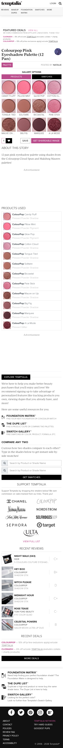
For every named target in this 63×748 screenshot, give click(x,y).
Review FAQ (9, 732)
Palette (7, 65)
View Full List (31, 541)
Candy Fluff (25, 216)
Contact (7, 724)
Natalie (57, 65)
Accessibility (10, 743)
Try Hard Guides (43, 724)
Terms (6, 739)
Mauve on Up (25, 295)
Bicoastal (25, 275)
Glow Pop (25, 236)
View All (33, 30)
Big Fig (25, 305)
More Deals (31, 658)
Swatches (39, 10)
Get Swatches (31, 477)
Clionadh (7, 37)
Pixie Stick (25, 285)
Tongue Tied (25, 255)
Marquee (25, 315)
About (6, 721)
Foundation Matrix (27, 11)
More (49, 10)
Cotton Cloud (25, 246)
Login (53, 3)
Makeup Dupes (15, 11)
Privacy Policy (11, 735)
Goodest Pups (42, 728)
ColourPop (8, 41)
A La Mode (24, 325)
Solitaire (25, 265)
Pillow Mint (25, 226)
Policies (7, 728)
